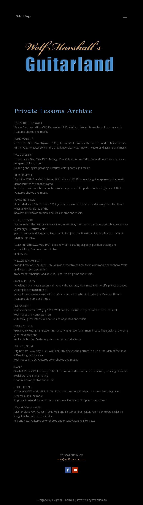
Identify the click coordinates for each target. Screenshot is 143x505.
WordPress (99, 500)
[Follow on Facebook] (68, 470)
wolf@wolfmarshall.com (71, 459)
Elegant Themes (63, 500)
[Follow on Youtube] (75, 470)
